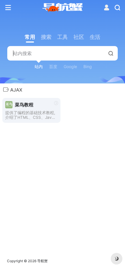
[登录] (106, 8)
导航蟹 (42, 261)
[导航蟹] (62, 8)
